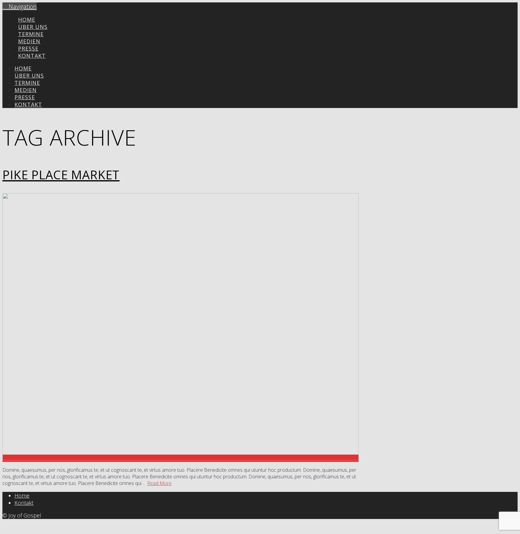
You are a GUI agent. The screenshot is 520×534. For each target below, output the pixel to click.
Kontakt (23, 502)
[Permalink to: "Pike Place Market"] (180, 458)
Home (21, 495)
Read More (159, 483)
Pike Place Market (60, 174)
